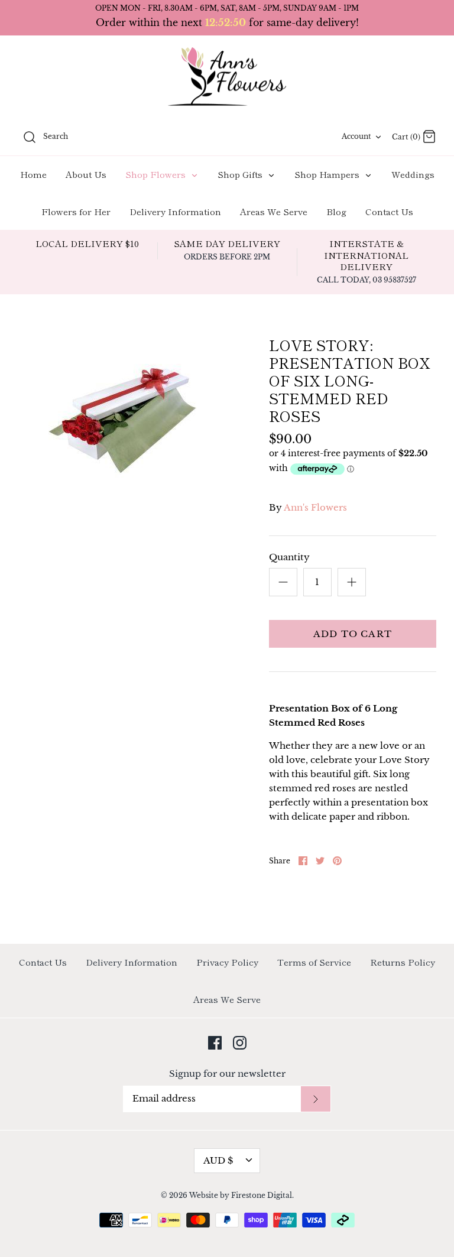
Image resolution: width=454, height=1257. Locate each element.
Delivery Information (175, 211)
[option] (122, 409)
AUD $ (218, 1160)
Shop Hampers (328, 174)
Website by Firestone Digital (240, 1195)
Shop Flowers (156, 174)
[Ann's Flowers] (227, 77)
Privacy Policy (227, 962)
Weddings (412, 174)
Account (356, 136)
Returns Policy (402, 962)
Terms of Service (314, 962)
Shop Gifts (241, 174)
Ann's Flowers (315, 507)
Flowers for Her (76, 211)
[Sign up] (315, 1099)
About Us (86, 174)
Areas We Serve (273, 211)
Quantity (289, 557)
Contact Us (389, 211)
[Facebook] (215, 1043)
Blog (336, 211)
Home (33, 174)
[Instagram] (240, 1043)
